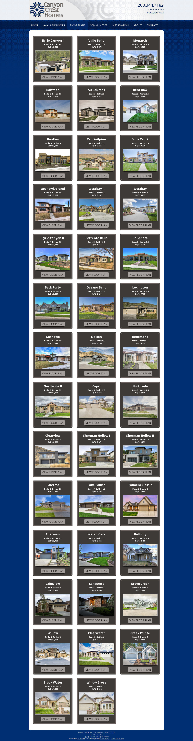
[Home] (46, 10)
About (138, 25)
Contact (152, 25)
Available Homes (54, 25)
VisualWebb (81, 738)
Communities (98, 25)
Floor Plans (77, 25)
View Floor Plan (53, 77)
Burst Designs (104, 738)
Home (35, 25)
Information (120, 25)
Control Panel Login (117, 738)
